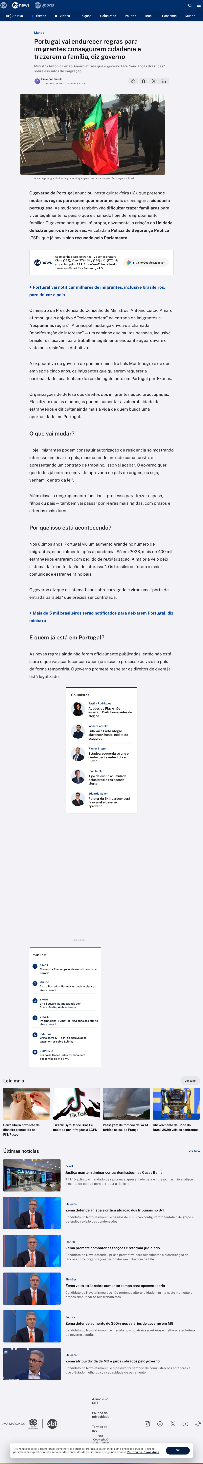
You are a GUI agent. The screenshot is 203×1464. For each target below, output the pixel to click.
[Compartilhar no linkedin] (164, 81)
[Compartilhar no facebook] (143, 81)
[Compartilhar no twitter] (154, 81)
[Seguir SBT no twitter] (172, 1424)
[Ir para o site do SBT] (52, 1424)
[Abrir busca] (190, 5)
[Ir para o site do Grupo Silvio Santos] (22, 1424)
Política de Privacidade (143, 1452)
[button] (26, 1115)
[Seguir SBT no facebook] (160, 1424)
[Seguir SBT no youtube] (185, 1424)
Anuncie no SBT (100, 1401)
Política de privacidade (100, 1415)
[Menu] (198, 5)
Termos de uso (99, 1428)
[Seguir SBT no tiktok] (198, 1424)
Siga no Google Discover (149, 262)
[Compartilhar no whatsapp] (133, 81)
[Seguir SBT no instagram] (147, 1424)
